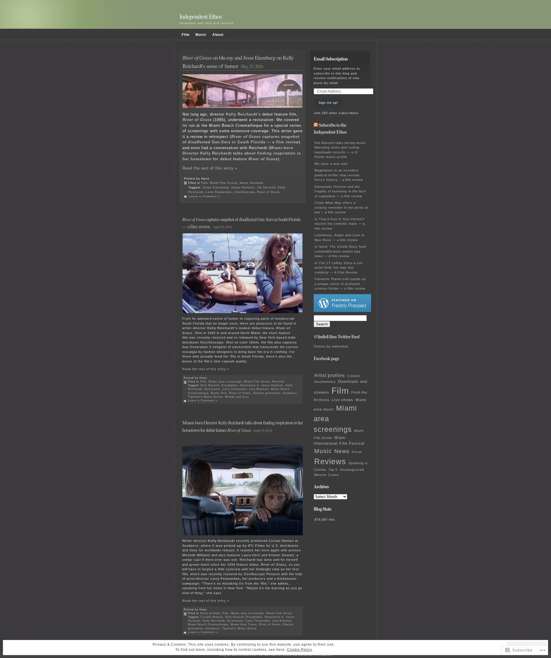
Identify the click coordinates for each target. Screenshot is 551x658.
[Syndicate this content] (316, 125)
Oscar (357, 452)
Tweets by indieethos (331, 346)
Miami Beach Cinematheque (208, 624)
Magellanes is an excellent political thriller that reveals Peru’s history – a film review (339, 175)
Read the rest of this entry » (210, 168)
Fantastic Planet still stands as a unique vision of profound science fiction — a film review (340, 283)
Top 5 (332, 469)
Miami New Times (244, 624)
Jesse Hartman (243, 187)
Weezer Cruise (326, 475)
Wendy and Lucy (237, 396)
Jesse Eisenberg (215, 187)
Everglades (230, 385)
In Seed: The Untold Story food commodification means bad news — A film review (340, 251)
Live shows (342, 400)
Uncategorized (352, 469)
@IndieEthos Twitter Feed (336, 336)
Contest (353, 376)
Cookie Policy (299, 650)
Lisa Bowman (259, 389)
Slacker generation (266, 393)
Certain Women (212, 617)
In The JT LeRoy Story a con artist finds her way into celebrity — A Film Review (339, 267)
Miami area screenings (225, 381)
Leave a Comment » (204, 196)
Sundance (290, 393)
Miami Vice (219, 393)
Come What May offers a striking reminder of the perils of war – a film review (341, 207)
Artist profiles (210, 613)
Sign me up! (328, 102)
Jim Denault (266, 187)
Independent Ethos (200, 16)
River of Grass (268, 192)
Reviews (256, 182)
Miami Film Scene (223, 182)
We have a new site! (331, 163)
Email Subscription (331, 58)
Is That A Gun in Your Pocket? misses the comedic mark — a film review (340, 223)
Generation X (249, 385)
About (218, 35)
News (244, 182)
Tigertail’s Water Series (205, 396)
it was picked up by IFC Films (238, 545)
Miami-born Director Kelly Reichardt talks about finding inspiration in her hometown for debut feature (242, 153)
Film (186, 35)
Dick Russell (210, 385)
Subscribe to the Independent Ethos (330, 129)
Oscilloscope (245, 192)
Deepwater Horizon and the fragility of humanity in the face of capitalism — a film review (340, 191)
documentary (325, 381)
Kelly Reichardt (221, 540)
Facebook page (326, 358)
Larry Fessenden (219, 192)
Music (201, 35)
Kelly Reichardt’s (222, 328)
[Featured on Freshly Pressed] (342, 311)
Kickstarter (212, 389)
